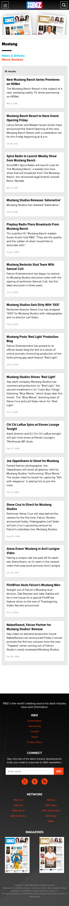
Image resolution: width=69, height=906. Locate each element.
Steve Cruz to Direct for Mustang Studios (29, 506)
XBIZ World (18, 810)
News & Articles (13, 55)
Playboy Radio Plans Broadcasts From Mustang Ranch (33, 226)
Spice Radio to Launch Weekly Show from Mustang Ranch (32, 158)
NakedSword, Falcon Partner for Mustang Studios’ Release (29, 627)
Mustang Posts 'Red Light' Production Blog (32, 339)
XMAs (51, 821)
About (34, 736)
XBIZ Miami (51, 805)
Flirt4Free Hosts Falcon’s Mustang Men (33, 585)
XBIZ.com (18, 800)
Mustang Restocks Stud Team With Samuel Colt (30, 266)
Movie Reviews (12, 59)
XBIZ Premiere (18, 816)
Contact (34, 731)
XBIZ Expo (51, 816)
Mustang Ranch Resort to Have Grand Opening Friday (33, 118)
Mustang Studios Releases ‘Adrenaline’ (34, 200)
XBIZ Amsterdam (51, 810)
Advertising (34, 726)
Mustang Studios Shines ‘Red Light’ (31, 376)
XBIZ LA (51, 800)
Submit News (34, 720)
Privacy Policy (34, 742)
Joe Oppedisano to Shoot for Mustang (33, 460)
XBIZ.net (18, 805)
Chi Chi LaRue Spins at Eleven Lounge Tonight (33, 426)
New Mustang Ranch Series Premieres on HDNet (33, 81)
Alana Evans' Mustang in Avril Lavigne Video (33, 551)
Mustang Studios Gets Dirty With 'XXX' (33, 304)
